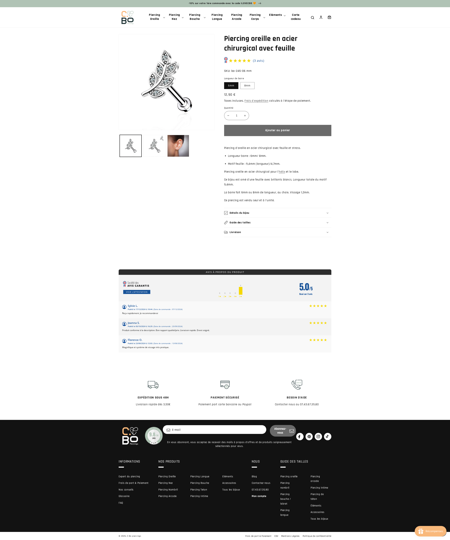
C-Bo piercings (134, 536)
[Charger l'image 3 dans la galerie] (178, 146)
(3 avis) (258, 60)
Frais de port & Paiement (134, 483)
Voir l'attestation (136, 292)
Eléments (227, 476)
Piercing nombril (285, 485)
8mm (247, 85)
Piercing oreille (289, 476)
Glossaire (124, 496)
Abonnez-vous (280, 431)
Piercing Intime (199, 496)
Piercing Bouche (199, 483)
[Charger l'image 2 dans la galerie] (154, 146)
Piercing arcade (315, 479)
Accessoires (229, 483)
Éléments (316, 505)
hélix (282, 172)
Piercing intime (319, 487)
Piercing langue (285, 513)
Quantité (228, 108)
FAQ (121, 503)
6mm (231, 85)
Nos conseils (126, 489)
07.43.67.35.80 (260, 489)
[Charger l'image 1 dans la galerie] (131, 146)
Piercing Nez (165, 483)
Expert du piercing (129, 476)
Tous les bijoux (231, 489)
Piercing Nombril (168, 489)
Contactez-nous (261, 483)
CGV (276, 536)
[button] (155, 17)
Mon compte (259, 496)
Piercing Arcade (167, 496)
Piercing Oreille (167, 476)
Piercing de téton (317, 497)
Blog (254, 476)
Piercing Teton (198, 489)
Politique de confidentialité (317, 536)
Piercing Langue (199, 476)
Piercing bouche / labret (285, 499)
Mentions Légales (290, 536)
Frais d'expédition (256, 101)
